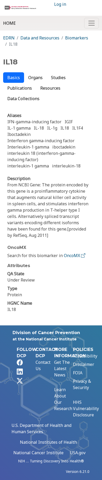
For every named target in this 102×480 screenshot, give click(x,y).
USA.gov (78, 453)
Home (9, 23)
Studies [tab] (58, 77)
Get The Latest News (62, 368)
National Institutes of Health (48, 442)
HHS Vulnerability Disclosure (86, 408)
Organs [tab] (35, 77)
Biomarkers (76, 38)
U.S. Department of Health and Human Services (41, 428)
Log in (60, 4)
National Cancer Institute (38, 453)
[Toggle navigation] (91, 23)
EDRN (9, 38)
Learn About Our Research (63, 399)
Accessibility (85, 356)
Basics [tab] (13, 77)
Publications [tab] (19, 88)
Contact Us (43, 365)
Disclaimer (83, 364)
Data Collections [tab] (23, 98)
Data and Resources (39, 38)
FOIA (77, 373)
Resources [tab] (50, 88)
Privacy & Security (82, 384)
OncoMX (72, 255)
